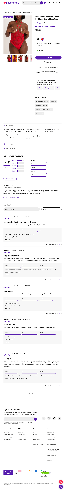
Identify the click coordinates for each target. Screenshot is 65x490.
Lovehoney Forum (22, 439)
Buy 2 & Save (7, 17)
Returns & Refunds (7, 439)
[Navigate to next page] (42, 393)
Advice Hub (20, 432)
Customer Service (8, 429)
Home (4, 12)
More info (58, 72)
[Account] (49, 3)
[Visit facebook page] (44, 418)
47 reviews (46, 23)
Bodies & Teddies (15, 12)
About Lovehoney (51, 432)
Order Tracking (6, 442)
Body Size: (44, 44)
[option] (17, 34)
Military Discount (36, 439)
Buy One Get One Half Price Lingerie (45, 26)
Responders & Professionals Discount (38, 445)
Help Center (6, 432)
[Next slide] (31, 58)
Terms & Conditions (51, 439)
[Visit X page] (49, 418)
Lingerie (9, 12)
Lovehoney (32, 7)
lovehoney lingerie (28, 12)
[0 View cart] (56, 3)
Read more (6, 366)
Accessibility (49, 460)
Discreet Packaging (7, 437)
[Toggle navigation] (59, 3)
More (48, 429)
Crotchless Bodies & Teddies (43, 109)
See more (7, 239)
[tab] (48, 67)
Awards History (50, 434)
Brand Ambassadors (51, 455)
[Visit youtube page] (59, 418)
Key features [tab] (10, 126)
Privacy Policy (50, 442)
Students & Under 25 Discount (38, 437)
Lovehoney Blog (21, 434)
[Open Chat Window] (61, 487)
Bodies (21, 12)
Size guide (57, 43)
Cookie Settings (50, 447)
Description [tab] (9, 144)
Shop (34, 429)
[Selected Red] (42, 39)
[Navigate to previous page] (23, 393)
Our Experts (20, 437)
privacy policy (15, 423)
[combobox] (32, 3)
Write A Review (10, 178)
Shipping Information (8, 434)
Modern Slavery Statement (53, 458)
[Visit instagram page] (54, 418)
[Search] (41, 2)
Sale (33, 432)
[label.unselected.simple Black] (38, 39)
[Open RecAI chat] (61, 482)
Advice (20, 429)
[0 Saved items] (53, 3)
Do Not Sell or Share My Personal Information (53, 450)
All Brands (34, 434)
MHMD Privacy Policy (51, 444)
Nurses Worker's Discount (38, 442)
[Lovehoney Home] (11, 3)
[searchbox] (22, 209)
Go (35, 419)
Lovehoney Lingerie (41, 101)
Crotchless (38, 114)
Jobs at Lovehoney (51, 437)
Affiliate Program (51, 453)
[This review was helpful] (60, 244)
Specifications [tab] (10, 148)
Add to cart (48, 57)
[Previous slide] (4, 58)
